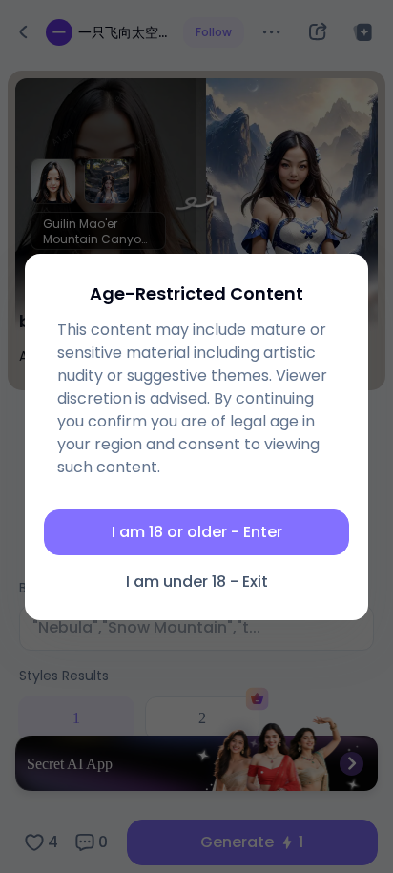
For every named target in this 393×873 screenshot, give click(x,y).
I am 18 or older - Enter (197, 532)
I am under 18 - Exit (197, 581)
